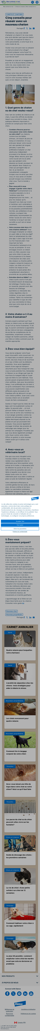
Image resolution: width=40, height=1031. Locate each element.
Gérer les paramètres (20, 528)
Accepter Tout (20, 521)
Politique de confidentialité (20, 531)
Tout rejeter (20, 525)
